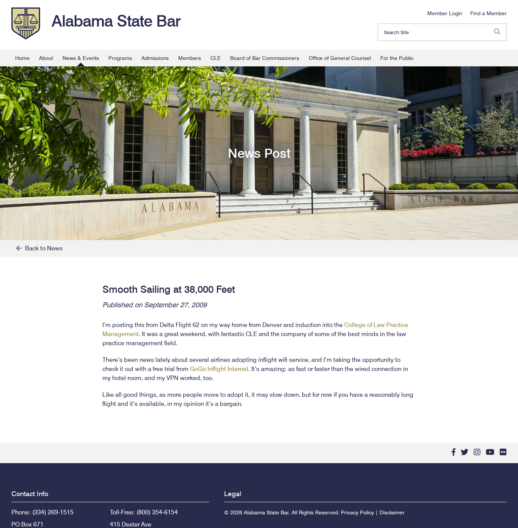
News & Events (81, 58)
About (46, 58)
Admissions (155, 58)
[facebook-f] (453, 452)
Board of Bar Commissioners (264, 58)
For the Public (396, 58)
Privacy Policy (357, 512)
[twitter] (464, 452)
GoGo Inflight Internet (219, 368)
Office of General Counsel (340, 58)
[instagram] (477, 452)
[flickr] (503, 452)
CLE (215, 58)
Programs (120, 58)
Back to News (42, 248)
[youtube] (490, 452)
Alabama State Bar (116, 20)
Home (22, 58)
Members (189, 58)
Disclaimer (392, 512)
